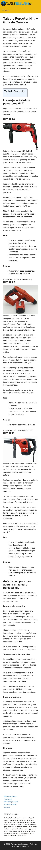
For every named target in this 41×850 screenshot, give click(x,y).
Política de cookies (10, 804)
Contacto (7, 807)
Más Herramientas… (10, 796)
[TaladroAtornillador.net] (16, 3)
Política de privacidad (11, 802)
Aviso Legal (8, 799)
